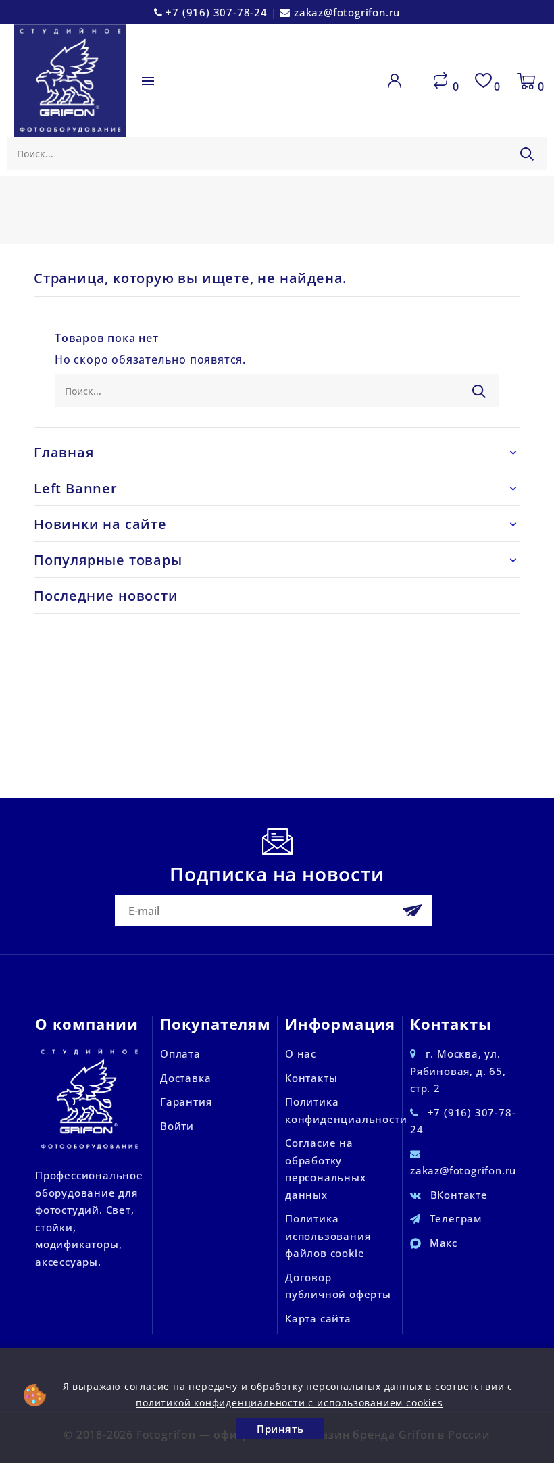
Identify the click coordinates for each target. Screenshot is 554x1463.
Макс (443, 1242)
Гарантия (185, 1101)
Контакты (311, 1078)
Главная (64, 452)
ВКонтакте (459, 1194)
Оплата (180, 1053)
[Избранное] (483, 81)
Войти (177, 1126)
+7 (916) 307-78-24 (216, 12)
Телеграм (456, 1218)
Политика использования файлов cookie (327, 1236)
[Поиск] (527, 154)
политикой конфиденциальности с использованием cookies (289, 1402)
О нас (300, 1053)
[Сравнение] (440, 81)
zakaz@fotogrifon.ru (347, 12)
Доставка (185, 1078)
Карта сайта (318, 1318)
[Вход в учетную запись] (397, 81)
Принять (280, 1428)
